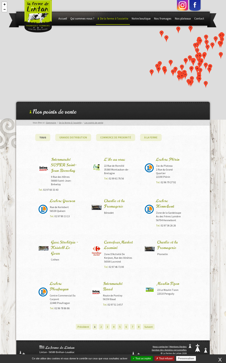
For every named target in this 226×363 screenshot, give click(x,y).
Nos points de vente (54, 112)
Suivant (148, 326)
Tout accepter (143, 358)
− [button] (4, 9)
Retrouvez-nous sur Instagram (183, 6)
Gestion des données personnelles (169, 349)
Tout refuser (165, 358)
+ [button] (4, 4)
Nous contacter (160, 346)
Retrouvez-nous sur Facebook (195, 6)
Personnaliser (186, 358)
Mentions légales (178, 346)
